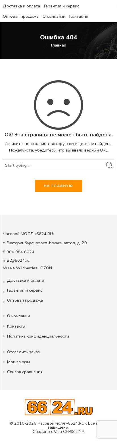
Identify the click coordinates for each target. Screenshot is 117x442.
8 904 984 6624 (18, 252)
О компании (54, 16)
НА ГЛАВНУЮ (58, 185)
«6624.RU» (76, 423)
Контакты (78, 16)
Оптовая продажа (21, 16)
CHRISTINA (74, 431)
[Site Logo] (59, 406)
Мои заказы (18, 362)
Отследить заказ (23, 352)
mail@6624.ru (16, 260)
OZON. (46, 268)
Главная (58, 45)
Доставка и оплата (21, 6)
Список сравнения (25, 372)
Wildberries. (27, 268)
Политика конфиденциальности (38, 336)
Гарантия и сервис (61, 6)
